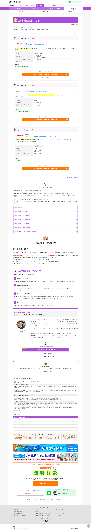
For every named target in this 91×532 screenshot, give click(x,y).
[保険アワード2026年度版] (45, 436)
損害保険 (11, 5)
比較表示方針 (37, 511)
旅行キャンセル (55, 8)
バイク (21, 5)
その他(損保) (53, 5)
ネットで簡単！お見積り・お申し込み (45, 74)
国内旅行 (36, 8)
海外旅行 (17, 8)
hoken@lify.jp (30, 493)
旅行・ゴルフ (40, 5)
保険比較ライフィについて (45, 507)
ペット (32, 5)
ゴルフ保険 (17, 429)
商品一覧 (70, 11)
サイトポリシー (58, 511)
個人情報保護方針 (17, 509)
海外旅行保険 (17, 419)
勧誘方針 (36, 509)
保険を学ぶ (45, 11)
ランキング (21, 11)
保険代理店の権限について (18, 513)
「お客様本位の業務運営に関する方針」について (43, 513)
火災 (47, 5)
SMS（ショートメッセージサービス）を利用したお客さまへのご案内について (46, 499)
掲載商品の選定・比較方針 (72, 177)
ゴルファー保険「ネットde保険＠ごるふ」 (37, 91)
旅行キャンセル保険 (19, 425)
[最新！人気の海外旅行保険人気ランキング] (45, 448)
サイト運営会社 (58, 515)
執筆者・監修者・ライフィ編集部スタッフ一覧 (22, 515)
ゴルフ (73, 8)
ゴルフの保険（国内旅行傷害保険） (35, 44)
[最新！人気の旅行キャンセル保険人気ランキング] (45, 457)
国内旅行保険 (17, 422)
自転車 (27, 5)
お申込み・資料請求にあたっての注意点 (41, 515)
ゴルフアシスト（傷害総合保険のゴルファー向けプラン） (41, 136)
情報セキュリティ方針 (59, 509)
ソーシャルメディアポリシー (60, 513)
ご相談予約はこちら (45, 483)
